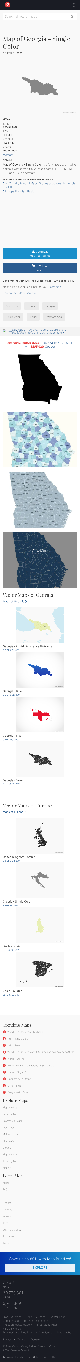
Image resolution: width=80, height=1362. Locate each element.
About (6, 1182)
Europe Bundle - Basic (19, 191)
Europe (31, 306)
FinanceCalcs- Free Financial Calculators (27, 1332)
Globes (7, 1147)
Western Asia (54, 316)
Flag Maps (9, 1127)
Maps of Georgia (14, 601)
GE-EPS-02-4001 (11, 694)
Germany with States (19, 1078)
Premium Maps (11, 1114)
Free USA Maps (36, 1316)
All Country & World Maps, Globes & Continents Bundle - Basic (39, 185)
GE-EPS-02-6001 (11, 739)
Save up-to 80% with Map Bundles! (40, 1263)
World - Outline (15, 1058)
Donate (35, 1339)
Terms (6, 1222)
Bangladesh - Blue (17, 1092)
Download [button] (40, 253)
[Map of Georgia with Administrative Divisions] (40, 625)
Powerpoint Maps (13, 1120)
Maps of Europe (13, 812)
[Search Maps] (72, 16)
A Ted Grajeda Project (16, 1350)
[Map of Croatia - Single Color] (40, 880)
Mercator (8, 155)
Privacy (7, 1216)
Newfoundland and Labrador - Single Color (31, 1065)
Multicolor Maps (12, 1134)
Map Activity (10, 1154)
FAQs (6, 1189)
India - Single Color (18, 1038)
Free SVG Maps (12, 1316)
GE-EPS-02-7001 (11, 784)
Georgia (50, 306)
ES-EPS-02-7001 (11, 994)
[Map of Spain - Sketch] (40, 969)
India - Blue (13, 1045)
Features (8, 1196)
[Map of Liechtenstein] (40, 925)
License (7, 1202)
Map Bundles (10, 1107)
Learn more (55, 286)
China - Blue (14, 1085)
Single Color (13, 316)
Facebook (8, 1236)
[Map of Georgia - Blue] (40, 670)
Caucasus (12, 306)
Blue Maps (9, 1140)
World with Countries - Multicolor (25, 1031)
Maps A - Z (9, 1167)
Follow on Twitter (45, 1357)
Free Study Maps (47, 1324)
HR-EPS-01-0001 (11, 905)
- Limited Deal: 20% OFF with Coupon (40, 344)
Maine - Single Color (18, 1072)
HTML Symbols (12, 1328)
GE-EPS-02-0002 (12, 650)
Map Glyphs (64, 1332)
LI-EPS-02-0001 (11, 950)
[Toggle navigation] (73, 5)
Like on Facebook (16, 1357)
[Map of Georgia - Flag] (40, 714)
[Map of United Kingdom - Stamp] (40, 836)
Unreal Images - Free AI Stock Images (25, 1320)
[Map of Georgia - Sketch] (40, 759)
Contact (7, 1209)
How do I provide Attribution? (19, 293)
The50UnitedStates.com (17, 1324)
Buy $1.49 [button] (40, 268)
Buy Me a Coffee (12, 1229)
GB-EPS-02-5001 (11, 860)
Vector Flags (57, 1316)
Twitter (7, 1243)
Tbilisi (33, 316)
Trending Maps (11, 1161)
